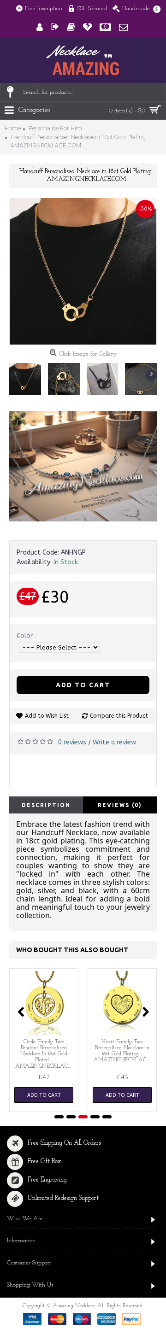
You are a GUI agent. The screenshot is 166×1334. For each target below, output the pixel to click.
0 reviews (72, 742)
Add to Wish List (47, 716)
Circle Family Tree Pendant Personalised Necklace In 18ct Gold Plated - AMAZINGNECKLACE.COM (45, 1054)
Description (46, 805)
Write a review (114, 742)
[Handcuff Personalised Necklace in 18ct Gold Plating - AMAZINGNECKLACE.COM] (83, 271)
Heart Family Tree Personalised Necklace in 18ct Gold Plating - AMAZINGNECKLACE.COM (124, 1051)
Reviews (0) (120, 805)
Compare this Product (119, 716)
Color (25, 635)
